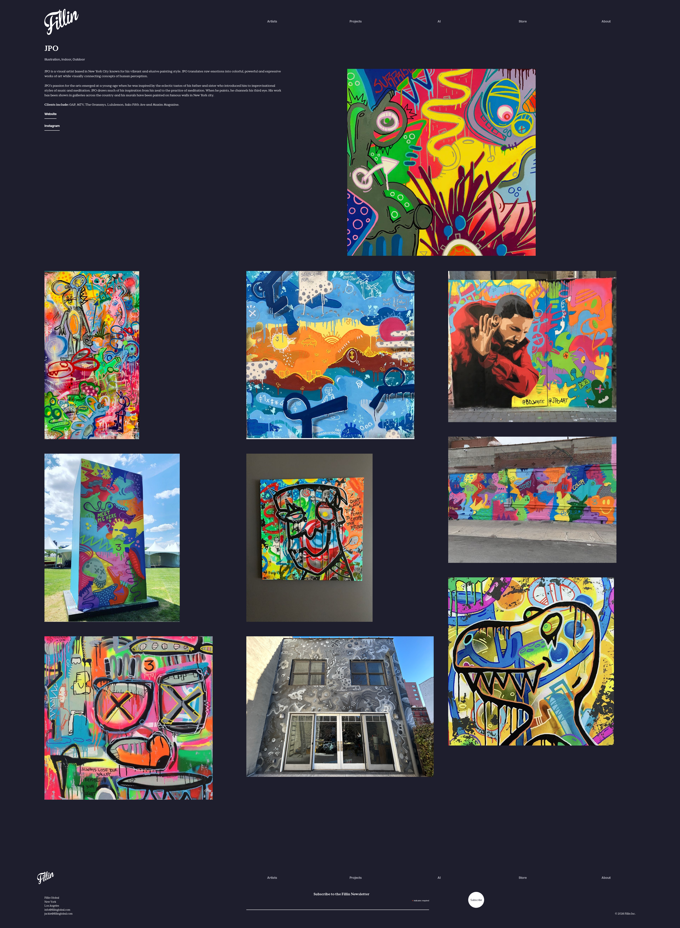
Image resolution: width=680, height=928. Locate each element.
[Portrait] (340, 538)
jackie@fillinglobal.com (58, 913)
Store (523, 21)
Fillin (45, 873)
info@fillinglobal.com (57, 909)
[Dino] (542, 661)
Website (50, 114)
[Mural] (542, 500)
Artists (272, 21)
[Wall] (138, 538)
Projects (356, 21)
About (606, 21)
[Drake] (542, 346)
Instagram (52, 126)
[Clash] (138, 355)
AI (439, 21)
